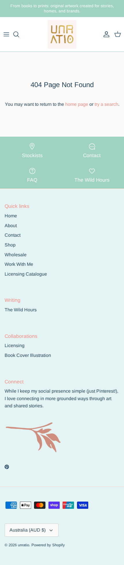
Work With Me (19, 264)
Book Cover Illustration (28, 355)
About (11, 225)
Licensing (15, 345)
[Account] (105, 34)
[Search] (19, 34)
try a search (106, 104)
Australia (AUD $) (28, 530)
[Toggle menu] (6, 34)
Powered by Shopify (48, 545)
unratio (23, 545)
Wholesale (16, 254)
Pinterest (105, 391)
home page (76, 104)
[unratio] (62, 34)
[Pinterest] (7, 467)
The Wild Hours (21, 309)
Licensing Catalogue (26, 274)
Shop (10, 244)
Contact (12, 235)
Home (11, 215)
